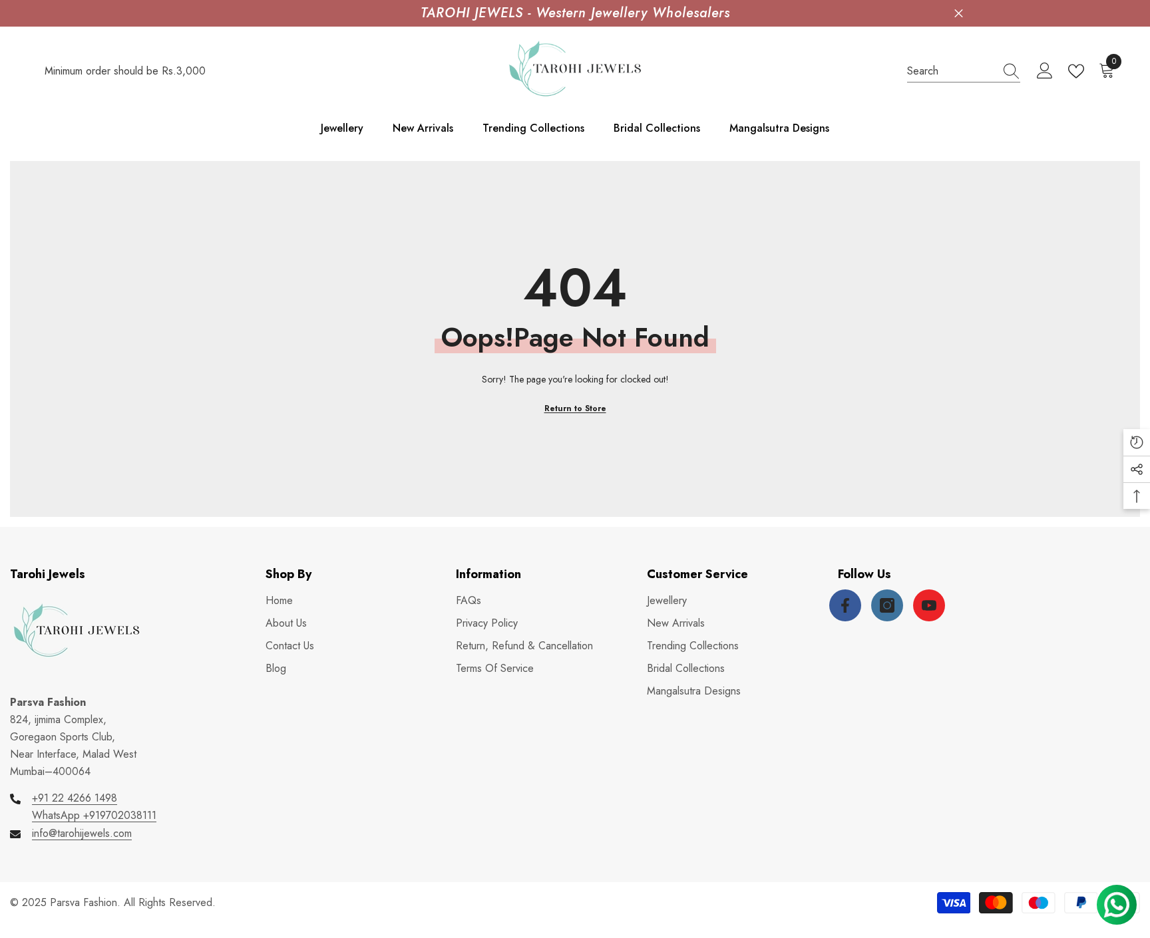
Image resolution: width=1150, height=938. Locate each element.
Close (958, 13)
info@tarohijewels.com (82, 833)
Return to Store (575, 408)
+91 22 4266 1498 (74, 798)
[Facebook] (845, 605)
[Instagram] (887, 605)
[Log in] (1045, 71)
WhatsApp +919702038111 (94, 815)
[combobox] (951, 71)
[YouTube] (929, 605)
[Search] (963, 71)
